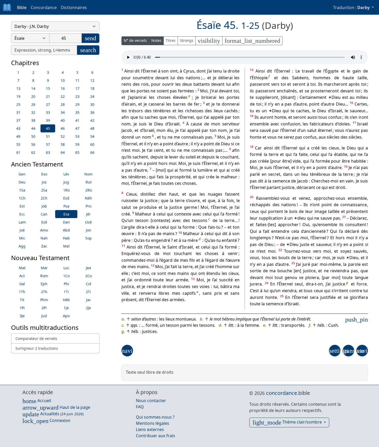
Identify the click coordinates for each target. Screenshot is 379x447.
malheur (229, 177)
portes (143, 91)
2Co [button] (88, 275)
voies (205, 286)
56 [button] (33, 144)
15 (351, 103)
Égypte (332, 71)
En (272, 284)
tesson (142, 220)
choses (164, 97)
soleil (191, 157)
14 (251, 70)
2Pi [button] (44, 307)
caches (302, 111)
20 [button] (33, 96)
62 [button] (33, 152)
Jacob (126, 130)
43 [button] (18, 128)
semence (281, 181)
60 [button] (92, 144)
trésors (136, 111)
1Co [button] (66, 275)
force (362, 284)
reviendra (339, 271)
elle (151, 227)
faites (261, 224)
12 (152, 265)
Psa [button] (66, 206)
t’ (205, 117)
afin (236, 84)
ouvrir (168, 84)
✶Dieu (334, 97)
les (237, 78)
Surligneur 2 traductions (36, 348)
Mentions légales (152, 423)
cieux (233, 273)
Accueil (36, 400)
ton (236, 117)
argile (129, 227)
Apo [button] (66, 315)
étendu (213, 273)
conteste (182, 214)
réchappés (260, 205)
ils (129, 157)
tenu (217, 71)
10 (180, 232)
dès (364, 231)
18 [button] (92, 88)
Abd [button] (66, 230)
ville (125, 293)
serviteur (231, 124)
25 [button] (18, 104)
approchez (324, 198)
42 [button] (92, 120)
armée (182, 280)
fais (160, 177)
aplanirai (137, 97)
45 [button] (48, 128)
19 (346, 166)
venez (304, 198)
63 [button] (48, 152)
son (165, 71)
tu (141, 117)
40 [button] (63, 120)
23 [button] (77, 96)
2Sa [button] (44, 190)
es (258, 111)
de (189, 104)
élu (170, 130)
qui (199, 117)
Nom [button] (88, 174)
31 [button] (18, 112)
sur (236, 266)
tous (322, 117)
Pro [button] (88, 206)
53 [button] (77, 136)
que (125, 91)
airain (130, 104)
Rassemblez (267, 198)
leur (170, 280)
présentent (357, 211)
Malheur (143, 214)
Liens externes (150, 429)
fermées (186, 91)
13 (193, 279)
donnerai (231, 104)
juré (306, 264)
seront (299, 84)
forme (189, 227)
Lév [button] (66, 174)
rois (145, 84)
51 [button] (48, 136)
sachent (140, 157)
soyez (345, 251)
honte (280, 117)
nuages (215, 194)
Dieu (158, 124)
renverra (147, 293)
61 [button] (18, 152)
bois (293, 211)
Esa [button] (66, 214)
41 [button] (77, 120)
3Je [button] (22, 315)
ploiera (312, 277)
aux (322, 137)
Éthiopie (260, 78)
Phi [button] (66, 283)
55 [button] (18, 144)
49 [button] (18, 136)
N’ (277, 238)
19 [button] (18, 96)
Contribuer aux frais (155, 435)
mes (184, 260)
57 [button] (48, 144)
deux (187, 84)
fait (174, 266)
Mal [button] (66, 246)
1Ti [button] (66, 291)
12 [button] (92, 80)
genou (291, 277)
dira (140, 227)
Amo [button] (44, 230)
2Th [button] (44, 291)
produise (148, 207)
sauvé (265, 130)
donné (127, 137)
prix (218, 293)
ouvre (194, 201)
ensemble (259, 124)
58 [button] (63, 144)
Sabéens (300, 78)
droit (340, 187)
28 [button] (63, 104)
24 (266, 283)
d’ (123, 104)
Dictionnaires (74, 7)
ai (210, 71)
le (150, 124)
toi (236, 91)
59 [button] (77, 144)
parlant (274, 187)
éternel (325, 130)
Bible (22, 7)
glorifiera (359, 297)
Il (139, 234)
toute (158, 280)
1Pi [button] (22, 307)
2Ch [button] (44, 198)
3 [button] (48, 72)
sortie (255, 271)
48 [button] (92, 128)
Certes (361, 104)
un (138, 137)
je (214, 78)
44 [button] (33, 128)
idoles (344, 124)
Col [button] (88, 283)
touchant (183, 253)
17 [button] (77, 88)
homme (224, 266)
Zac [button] (44, 246)
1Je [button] (66, 307)
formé (185, 170)
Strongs (186, 40)
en (156, 144)
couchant (229, 157)
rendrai (154, 286)
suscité (226, 280)
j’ (208, 71)
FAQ (140, 407)
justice (151, 201)
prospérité (180, 177)
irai (215, 91)
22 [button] (63, 96)
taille (362, 78)
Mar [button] (44, 267)
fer (197, 104)
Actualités (53, 414)
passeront (260, 84)
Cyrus (188, 71)
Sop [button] (88, 238)
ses (195, 286)
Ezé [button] (44, 222)
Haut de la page (56, 407)
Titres (171, 40)
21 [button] (48, 96)
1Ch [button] (22, 198)
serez (289, 137)
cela (295, 231)
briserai (208, 97)
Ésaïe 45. (244, 25)
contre (355, 290)
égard (166, 260)
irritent (341, 290)
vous (146, 253)
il (145, 144)
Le (297, 71)
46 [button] (63, 128)
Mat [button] (22, 267)
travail (308, 71)
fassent (232, 194)
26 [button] (33, 104)
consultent (355, 224)
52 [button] (63, 136)
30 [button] (92, 104)
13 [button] (18, 88)
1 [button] (18, 72)
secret (274, 174)
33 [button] (48, 112)
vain (349, 181)
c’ (132, 273)
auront (266, 117)
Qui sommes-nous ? (155, 417)
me (177, 137)
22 (280, 250)
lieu (304, 174)
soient (163, 91)
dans (288, 174)
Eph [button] (44, 283)
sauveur (357, 111)
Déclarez (358, 218)
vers (275, 84)
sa (184, 240)
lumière (204, 170)
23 (293, 263)
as (142, 240)
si (232, 144)
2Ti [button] (88, 291)
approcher (288, 224)
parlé (255, 174)
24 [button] (92, 96)
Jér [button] (88, 214)
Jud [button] (44, 315)
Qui (253, 231)
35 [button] (77, 112)
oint (174, 71)
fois (230, 201)
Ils (320, 84)
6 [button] (92, 72)
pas (173, 91)
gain (356, 71)
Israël (174, 124)
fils (192, 260)
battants (201, 84)
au (352, 97)
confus (335, 117)
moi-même (330, 264)
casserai (156, 104)
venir (233, 253)
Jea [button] (88, 267)
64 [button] (63, 152)
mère (192, 240)
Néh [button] (88, 198)
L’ (122, 227)
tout (279, 277)
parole (354, 264)
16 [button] (63, 88)
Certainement (313, 97)
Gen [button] (22, 174)
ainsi (268, 148)
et (209, 78)
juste (304, 244)
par (228, 117)
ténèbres (162, 111)
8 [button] (33, 80)
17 (354, 123)
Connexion (46, 420)
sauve (326, 218)
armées (177, 299)
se (135, 207)
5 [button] (77, 72)
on (320, 284)
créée (263, 161)
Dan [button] (66, 222)
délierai (225, 78)
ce (237, 144)
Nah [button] (44, 238)
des (180, 78)
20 (251, 197)
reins (126, 84)
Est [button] (22, 206)
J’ (297, 264)
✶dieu (300, 218)
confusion (290, 124)
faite (303, 154)
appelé (217, 117)
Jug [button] (66, 182)
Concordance (44, 7)
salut (126, 207)
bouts (284, 257)
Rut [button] (89, 182)
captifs (189, 293)
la (225, 71)
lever (173, 157)
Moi (204, 91)
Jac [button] (88, 299)
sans (207, 293)
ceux (254, 211)
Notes (156, 40)
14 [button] (33, 88)
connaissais (192, 137)
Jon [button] (88, 230)
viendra (289, 290)
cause (196, 124)
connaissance (353, 205)
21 (344, 217)
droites (169, 286)
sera (254, 130)
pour (126, 78)
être (286, 161)
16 (251, 116)
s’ (187, 201)
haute (348, 78)
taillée (334, 211)
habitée (358, 161)
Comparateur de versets (36, 338)
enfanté (229, 240)
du (182, 157)
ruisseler (129, 201)
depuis (156, 157)
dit (137, 71)
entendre (280, 231)
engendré (160, 240)
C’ (251, 290)
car (318, 257)
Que (202, 227)
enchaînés (287, 91)
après (354, 84)
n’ (149, 144)
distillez (148, 194)
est (127, 150)
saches (151, 117)
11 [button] (77, 80)
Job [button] (44, 206)
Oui (305, 224)
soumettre (143, 78)
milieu (362, 97)
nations (193, 78)
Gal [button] (22, 283)
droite (234, 71)
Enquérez (130, 253)
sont (161, 273)
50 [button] (33, 136)
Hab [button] (66, 238)
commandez (133, 260)
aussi (312, 117)
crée (210, 177)
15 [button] (48, 88)
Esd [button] (66, 198)
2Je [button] (88, 307)
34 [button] (63, 112)
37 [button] (18, 120)
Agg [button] (22, 246)
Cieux (131, 194)
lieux (218, 111)
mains (169, 234)
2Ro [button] (88, 190)
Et (332, 238)
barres (179, 104)
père (125, 240)
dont (201, 71)
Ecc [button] (22, 214)
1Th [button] (22, 291)
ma (236, 286)
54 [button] (92, 136)
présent (129, 299)
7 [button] (18, 80)
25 (282, 296)
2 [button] (33, 72)
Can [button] (44, 214)
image (321, 211)
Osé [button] (88, 222)
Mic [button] (22, 238)
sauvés (360, 251)
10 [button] (63, 80)
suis (143, 124)
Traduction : (351, 7)
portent (275, 211)
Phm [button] (44, 299)
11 (123, 246)
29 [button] (77, 104)
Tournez (292, 251)
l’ (142, 71)
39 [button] (48, 120)
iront (363, 117)
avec (197, 214)
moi (172, 117)
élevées (180, 97)
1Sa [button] (22, 190)
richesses (194, 111)
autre (182, 144)
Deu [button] (22, 182)
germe (190, 207)
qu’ (124, 157)
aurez (354, 130)
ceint (158, 150)
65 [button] (77, 152)
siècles (333, 137)
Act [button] (22, 275)
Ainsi (129, 71)
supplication (271, 218)
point (168, 144)
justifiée (328, 297)
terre (180, 201)
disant (288, 97)
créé (235, 170)
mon (215, 124)
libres (164, 293)
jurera (256, 284)
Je (143, 150)
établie (340, 154)
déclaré (352, 231)
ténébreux (320, 174)
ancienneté (315, 231)
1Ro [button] (66, 190)
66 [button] (92, 152)
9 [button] (48, 80)
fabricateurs (322, 124)
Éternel (150, 71)
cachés (231, 111)
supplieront (267, 97)
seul (299, 284)
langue (361, 277)
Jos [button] (44, 182)
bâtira (226, 286)
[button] (127, 350)
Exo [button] (44, 174)
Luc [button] (66, 267)
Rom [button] (44, 275)
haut (173, 194)
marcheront (335, 84)
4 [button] (63, 72)
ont (201, 273)
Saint (172, 247)
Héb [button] (66, 299)
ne (153, 91)
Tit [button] (22, 299)
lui (172, 78)
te (218, 104)
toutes (167, 183)
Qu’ (124, 220)
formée (323, 161)
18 (251, 147)
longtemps (260, 238)
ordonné (142, 280)
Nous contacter (151, 400)
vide (297, 161)
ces (178, 183)
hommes (322, 78)
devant (162, 78)
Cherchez (320, 181)
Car (258, 148)
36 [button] (92, 112)
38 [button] (33, 120)
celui (161, 214)
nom (125, 124)
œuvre (127, 234)
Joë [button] (22, 230)
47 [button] (77, 128)
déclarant (305, 187)
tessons (199, 220)
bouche (284, 271)
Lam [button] (22, 222)
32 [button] (33, 112)
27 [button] (48, 104)
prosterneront (325, 91)
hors (163, 163)
